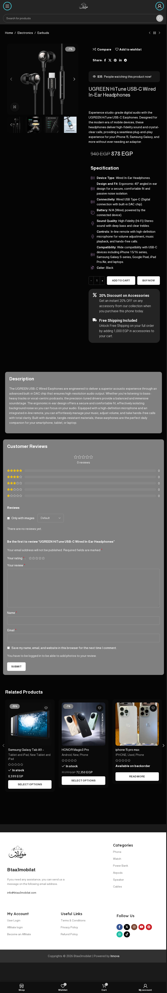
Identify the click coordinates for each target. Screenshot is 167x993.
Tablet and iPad (18, 754)
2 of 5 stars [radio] (33, 558)
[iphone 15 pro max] (137, 724)
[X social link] (110, 60)
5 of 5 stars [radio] (43, 558)
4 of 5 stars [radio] (40, 558)
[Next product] (159, 33)
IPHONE (120, 754)
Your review (16, 565)
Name (12, 612)
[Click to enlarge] (14, 107)
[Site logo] (83, 6)
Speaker (118, 879)
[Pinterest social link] (115, 60)
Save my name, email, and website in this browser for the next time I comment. (64, 648)
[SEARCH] (159, 18)
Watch (117, 858)
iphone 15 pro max (127, 749)
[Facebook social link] (104, 60)
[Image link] (17, 852)
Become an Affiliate (19, 934)
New (76, 754)
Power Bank (120, 865)
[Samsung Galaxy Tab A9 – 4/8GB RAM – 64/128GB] (30, 724)
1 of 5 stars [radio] (30, 558)
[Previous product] (149, 33)
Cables (117, 886)
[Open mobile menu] (7, 6)
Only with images (22, 518)
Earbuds (43, 32)
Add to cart (121, 280)
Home (9, 32)
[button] (11, 79)
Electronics (25, 32)
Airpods (118, 872)
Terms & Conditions (73, 920)
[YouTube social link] (141, 927)
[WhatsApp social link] (119, 934)
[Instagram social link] (134, 927)
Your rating (15, 558)
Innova (114, 956)
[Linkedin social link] (120, 60)
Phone (84, 754)
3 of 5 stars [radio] (36, 558)
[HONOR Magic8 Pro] (83, 724)
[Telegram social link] (125, 60)
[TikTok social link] (127, 934)
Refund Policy (69, 934)
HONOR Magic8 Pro (75, 749)
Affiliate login (15, 927)
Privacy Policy (69, 927)
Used (131, 754)
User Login (13, 920)
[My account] (159, 6)
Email (11, 630)
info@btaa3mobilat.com (21, 892)
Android (67, 754)
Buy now (148, 280)
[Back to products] (154, 33)
